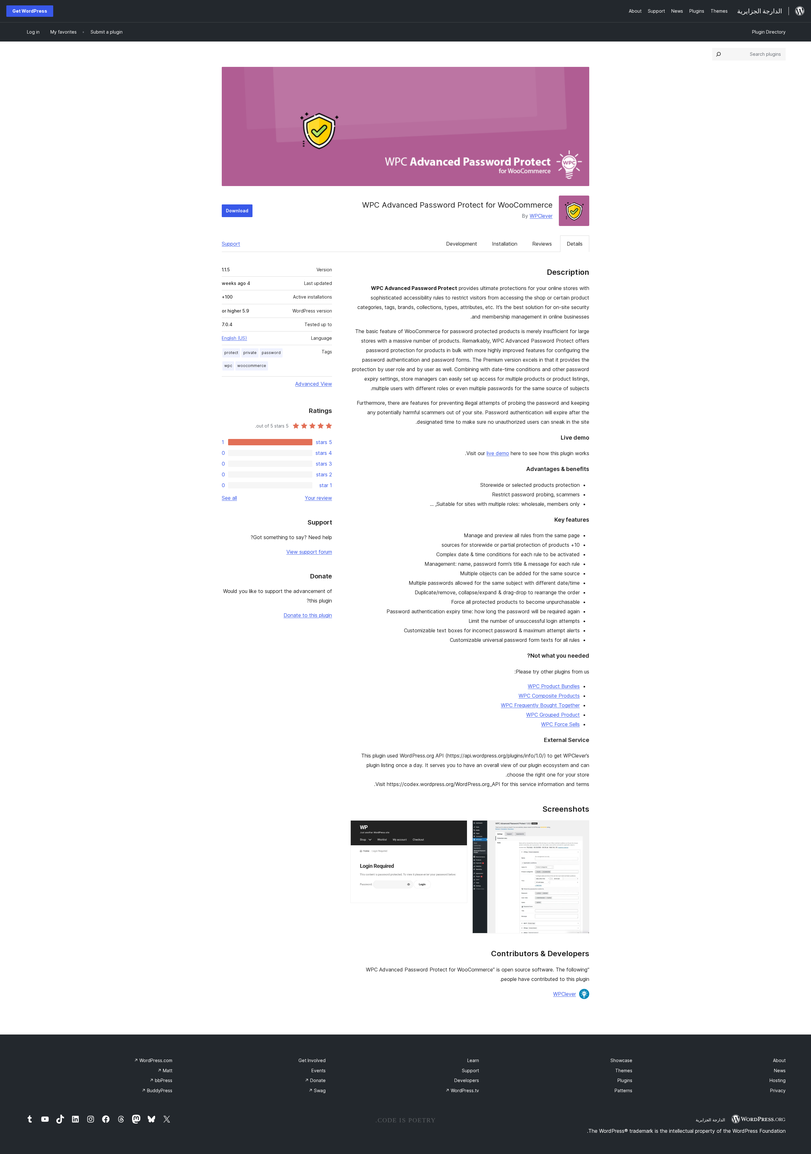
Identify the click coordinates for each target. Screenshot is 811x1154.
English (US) (234, 338)
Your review (318, 498)
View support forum (309, 552)
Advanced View (313, 384)
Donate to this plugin (308, 615)
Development (461, 244)
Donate (315, 1080)
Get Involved (312, 1060)
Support (231, 244)
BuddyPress (157, 1090)
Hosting (777, 1080)
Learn (473, 1060)
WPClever (541, 216)
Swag (317, 1090)
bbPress (161, 1080)
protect (231, 352)
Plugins (624, 1080)
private (250, 352)
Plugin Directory (769, 32)
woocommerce (251, 365)
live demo (498, 453)
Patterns (623, 1090)
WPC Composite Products (549, 696)
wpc (228, 365)
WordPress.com (153, 1060)
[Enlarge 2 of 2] (459, 829)
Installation (504, 244)
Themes (623, 1070)
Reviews (542, 244)
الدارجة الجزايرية (710, 1119)
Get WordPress (29, 11)
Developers (466, 1080)
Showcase (621, 1060)
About (779, 1060)
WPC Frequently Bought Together (540, 705)
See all (229, 498)
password (271, 352)
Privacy (778, 1090)
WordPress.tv (462, 1090)
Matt (164, 1070)
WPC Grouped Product (553, 715)
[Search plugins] (718, 54)
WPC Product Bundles (554, 686)
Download (237, 210)
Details (575, 244)
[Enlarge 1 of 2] (581, 829)
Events (318, 1070)
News (780, 1070)
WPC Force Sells (560, 724)
